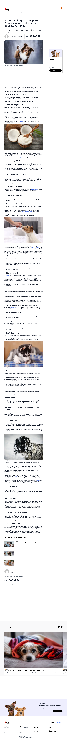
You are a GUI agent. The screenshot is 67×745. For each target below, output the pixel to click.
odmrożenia (13, 431)
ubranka (38, 480)
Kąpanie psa (6, 275)
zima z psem (16, 65)
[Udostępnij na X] (36, 36)
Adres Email (53, 67)
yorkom (16, 476)
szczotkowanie (13, 307)
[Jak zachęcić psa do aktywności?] (23, 554)
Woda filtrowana (34, 189)
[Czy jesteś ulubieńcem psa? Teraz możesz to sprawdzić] (23, 545)
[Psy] (6, 9)
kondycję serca (20, 121)
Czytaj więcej (13, 572)
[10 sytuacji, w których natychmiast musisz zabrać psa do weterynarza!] (33, 653)
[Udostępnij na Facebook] (31, 36)
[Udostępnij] (39, 36)
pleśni (18, 324)
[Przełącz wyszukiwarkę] (62, 8)
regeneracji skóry (35, 247)
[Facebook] (61, 722)
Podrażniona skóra (34, 98)
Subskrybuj (55, 70)
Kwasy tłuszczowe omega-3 (27, 211)
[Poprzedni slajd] (59, 627)
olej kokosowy (8, 108)
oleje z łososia (22, 157)
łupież (12, 98)
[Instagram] (58, 722)
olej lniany (8, 261)
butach (10, 374)
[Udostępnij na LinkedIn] (34, 36)
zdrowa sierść (21, 65)
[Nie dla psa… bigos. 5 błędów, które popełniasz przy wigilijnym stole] (23, 563)
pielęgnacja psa (9, 65)
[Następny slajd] (62, 627)
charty (19, 518)
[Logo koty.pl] (52, 722)
